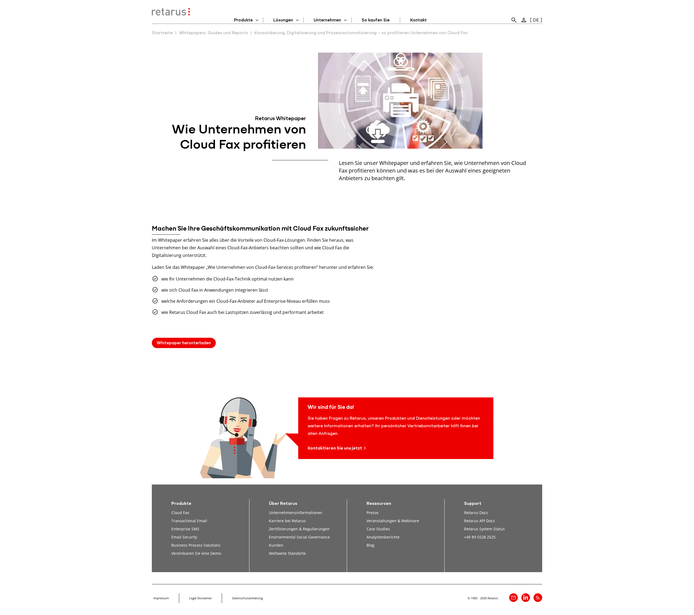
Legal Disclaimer (200, 598)
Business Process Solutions (195, 545)
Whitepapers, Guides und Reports (213, 33)
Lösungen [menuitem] (283, 20)
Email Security (184, 537)
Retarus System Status (484, 528)
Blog (370, 545)
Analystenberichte (383, 537)
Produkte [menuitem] (243, 20)
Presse (372, 512)
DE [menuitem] (536, 20)
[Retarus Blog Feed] (538, 597)
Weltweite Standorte (287, 553)
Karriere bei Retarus (287, 520)
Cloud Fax (180, 512)
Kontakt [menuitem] (418, 20)
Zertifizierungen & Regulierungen (299, 528)
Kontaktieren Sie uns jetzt (335, 448)
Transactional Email (189, 520)
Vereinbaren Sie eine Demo (196, 553)
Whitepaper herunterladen (184, 343)
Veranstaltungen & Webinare (393, 520)
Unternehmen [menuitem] (327, 20)
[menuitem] (514, 20)
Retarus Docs (476, 512)
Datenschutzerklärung (247, 598)
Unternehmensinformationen (295, 512)
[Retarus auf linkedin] (525, 597)
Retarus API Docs (479, 520)
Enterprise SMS (185, 528)
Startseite (162, 33)
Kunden (276, 545)
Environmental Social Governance (299, 537)
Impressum (161, 598)
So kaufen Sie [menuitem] (376, 20)
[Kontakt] (513, 597)
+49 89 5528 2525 (480, 537)
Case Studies (378, 528)
